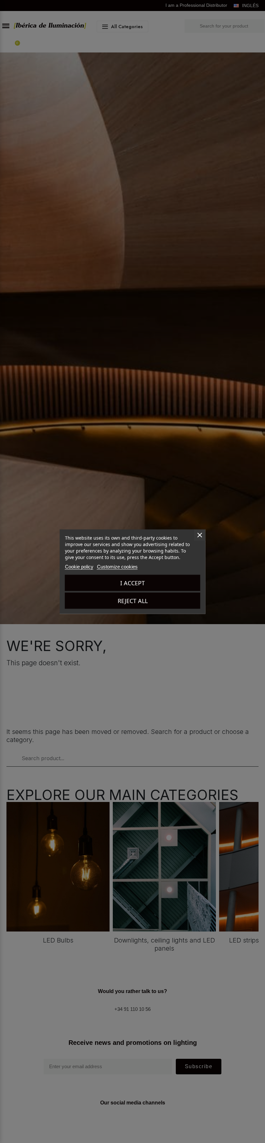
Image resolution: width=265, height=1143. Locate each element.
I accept (132, 583)
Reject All (133, 600)
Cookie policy (79, 566)
